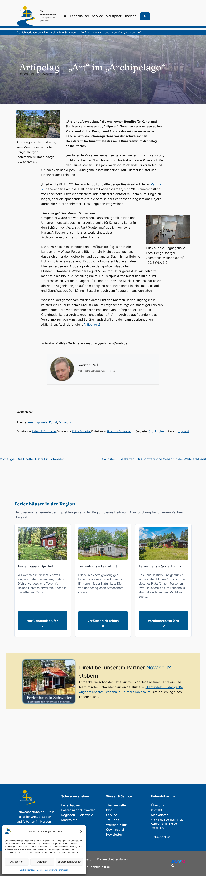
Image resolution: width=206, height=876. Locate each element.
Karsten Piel (26, 74)
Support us (162, 837)
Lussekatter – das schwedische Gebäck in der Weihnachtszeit (161, 459)
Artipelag (90, 324)
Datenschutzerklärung (47, 870)
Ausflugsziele (37, 422)
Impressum (63, 870)
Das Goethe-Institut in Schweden (41, 459)
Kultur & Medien (81, 431)
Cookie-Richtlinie (27, 870)
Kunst (53, 422)
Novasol (156, 667)
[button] (81, 831)
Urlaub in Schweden (44, 431)
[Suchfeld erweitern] (145, 16)
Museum (65, 422)
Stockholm (156, 431)
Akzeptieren (16, 861)
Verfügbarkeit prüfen (42, 621)
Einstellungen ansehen (69, 861)
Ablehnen (42, 861)
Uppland (183, 431)
